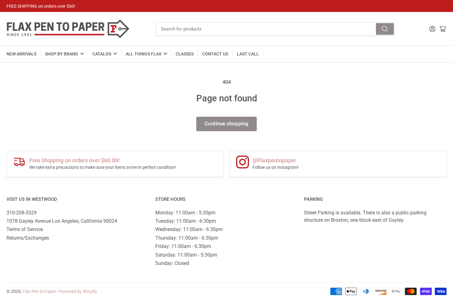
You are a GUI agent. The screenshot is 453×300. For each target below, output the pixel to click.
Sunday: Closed (172, 263)
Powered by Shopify (78, 291)
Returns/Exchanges (27, 238)
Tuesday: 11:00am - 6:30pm (185, 221)
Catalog (102, 53)
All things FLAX (143, 53)
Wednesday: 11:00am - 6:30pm (189, 229)
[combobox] (275, 29)
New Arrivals (21, 53)
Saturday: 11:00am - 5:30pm (186, 255)
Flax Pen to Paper (39, 291)
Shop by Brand (61, 53)
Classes (185, 53)
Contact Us (215, 53)
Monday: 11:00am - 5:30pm (185, 213)
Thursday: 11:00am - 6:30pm (186, 238)
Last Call (248, 53)
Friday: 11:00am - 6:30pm (183, 246)
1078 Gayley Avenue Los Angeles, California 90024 (61, 221)
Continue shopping (226, 124)
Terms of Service (24, 229)
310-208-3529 (21, 213)
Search (385, 28)
